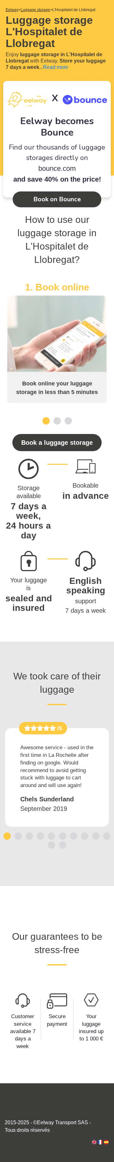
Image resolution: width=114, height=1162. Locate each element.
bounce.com (57, 168)
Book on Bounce (57, 199)
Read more (55, 67)
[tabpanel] (57, 342)
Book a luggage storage (57, 442)
